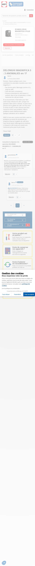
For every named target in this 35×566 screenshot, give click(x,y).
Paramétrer (17, 294)
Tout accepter (29, 294)
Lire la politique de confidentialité (11, 288)
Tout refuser (6, 294)
